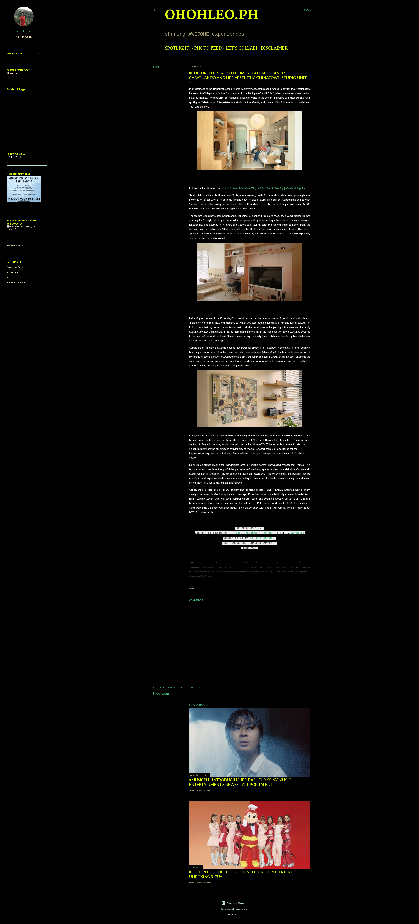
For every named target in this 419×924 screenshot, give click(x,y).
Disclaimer (274, 48)
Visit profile (24, 36)
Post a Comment (204, 790)
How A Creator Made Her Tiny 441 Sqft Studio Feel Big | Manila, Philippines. (264, 188)
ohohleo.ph (24, 31)
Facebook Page (15, 267)
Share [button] (156, 66)
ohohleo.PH (211, 15)
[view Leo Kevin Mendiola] (24, 229)
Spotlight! (178, 48)
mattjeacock (241, 909)
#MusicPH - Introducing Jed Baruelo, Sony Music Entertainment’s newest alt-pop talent (240, 782)
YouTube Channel (262, 538)
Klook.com (161, 693)
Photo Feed (208, 48)
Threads (267, 533)
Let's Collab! (241, 48)
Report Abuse (15, 245)
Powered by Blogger (236, 903)
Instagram (251, 533)
